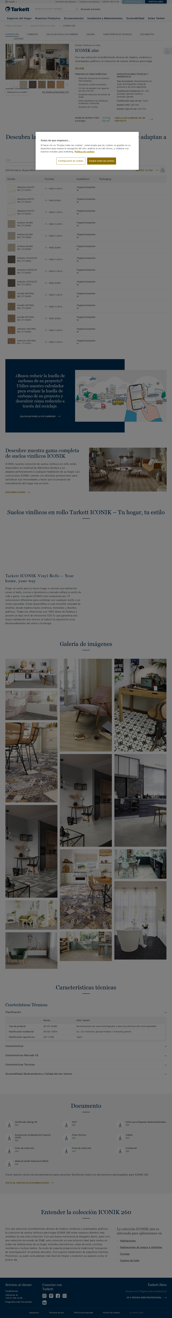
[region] (87, 151)
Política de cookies (84, 152)
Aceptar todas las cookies (101, 161)
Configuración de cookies (70, 161)
